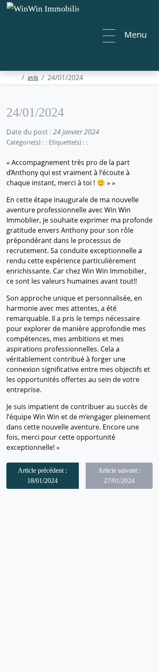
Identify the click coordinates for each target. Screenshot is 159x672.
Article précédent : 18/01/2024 (42, 475)
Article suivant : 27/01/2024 (119, 475)
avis (33, 77)
